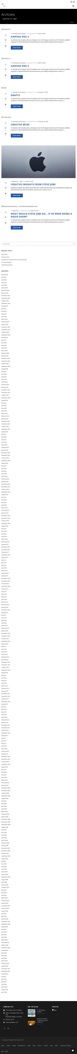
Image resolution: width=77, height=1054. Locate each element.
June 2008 (4, 832)
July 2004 (3, 913)
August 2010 (4, 767)
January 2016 (4, 607)
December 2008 (5, 819)
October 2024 (5, 332)
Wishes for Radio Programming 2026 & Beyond (42, 1020)
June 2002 (4, 953)
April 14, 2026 (41, 33)
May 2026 (3, 282)
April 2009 (4, 809)
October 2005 (5, 887)
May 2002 (3, 955)
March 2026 (4, 288)
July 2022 (3, 403)
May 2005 (3, 895)
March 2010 (4, 780)
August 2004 (4, 911)
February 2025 (5, 322)
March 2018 (4, 539)
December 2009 (5, 788)
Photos (39, 1045)
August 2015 (4, 612)
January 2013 (4, 691)
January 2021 (4, 450)
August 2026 (4, 274)
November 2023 (5, 361)
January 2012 (4, 722)
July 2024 (3, 340)
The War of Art (5, 257)
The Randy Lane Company (18, 33)
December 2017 (5, 547)
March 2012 (4, 717)
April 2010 (4, 777)
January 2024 (4, 356)
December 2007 (5, 848)
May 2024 (3, 345)
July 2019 (3, 497)
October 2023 (5, 363)
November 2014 (5, 636)
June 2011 (4, 741)
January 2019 (4, 513)
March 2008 (4, 840)
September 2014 (5, 641)
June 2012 (4, 709)
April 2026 (4, 285)
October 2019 (5, 489)
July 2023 (3, 371)
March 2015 (4, 625)
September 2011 (5, 733)
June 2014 (4, 649)
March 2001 (4, 987)
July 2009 (3, 801)
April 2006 (4, 882)
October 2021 (5, 426)
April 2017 (4, 568)
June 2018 (4, 531)
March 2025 (4, 319)
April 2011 (4, 746)
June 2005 (4, 893)
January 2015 (4, 631)
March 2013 (4, 686)
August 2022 (4, 400)
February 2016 (5, 604)
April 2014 (4, 652)
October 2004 (5, 908)
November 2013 (5, 665)
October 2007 (5, 853)
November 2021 (5, 424)
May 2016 (3, 597)
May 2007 (3, 866)
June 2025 (4, 311)
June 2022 (4, 405)
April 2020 (4, 473)
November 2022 (5, 392)
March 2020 (4, 476)
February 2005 (5, 900)
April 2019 (4, 505)
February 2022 (5, 416)
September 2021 (5, 429)
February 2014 (5, 657)
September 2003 (5, 924)
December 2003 (5, 921)
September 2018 (5, 523)
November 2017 (5, 549)
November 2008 (5, 822)
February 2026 (5, 290)
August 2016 (4, 589)
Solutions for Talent (65, 1045)
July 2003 (3, 929)
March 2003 (4, 940)
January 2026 (4, 293)
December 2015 (5, 610)
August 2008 (4, 827)
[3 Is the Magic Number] (31, 1013)
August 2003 (4, 927)
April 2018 (4, 536)
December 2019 (5, 484)
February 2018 (5, 542)
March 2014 (4, 654)
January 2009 (4, 817)
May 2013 (3, 680)
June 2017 (4, 563)
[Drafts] (38, 88)
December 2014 (5, 633)
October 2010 (5, 762)
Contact (46, 1045)
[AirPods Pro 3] (38, 29)
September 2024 (5, 335)
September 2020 (5, 460)
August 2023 (4, 369)
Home (71, 22)
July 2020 (3, 466)
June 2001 (4, 979)
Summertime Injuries (6, 265)
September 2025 (5, 303)
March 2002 (4, 961)
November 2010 (5, 759)
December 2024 (5, 327)
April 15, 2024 (29, 181)
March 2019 (4, 508)
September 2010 (5, 764)
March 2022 (4, 413)
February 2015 (5, 628)
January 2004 (4, 919)
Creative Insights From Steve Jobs (33, 184)
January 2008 (4, 845)
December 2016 (5, 578)
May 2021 (3, 439)
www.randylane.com (12, 1022)
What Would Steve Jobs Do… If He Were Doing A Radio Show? (41, 215)
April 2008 (4, 838)
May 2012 (3, 712)
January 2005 (4, 903)
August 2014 (4, 644)
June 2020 (4, 468)
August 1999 (4, 989)
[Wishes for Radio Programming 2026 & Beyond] (31, 1021)
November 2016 (5, 581)
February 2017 (5, 573)
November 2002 (5, 947)
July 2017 (3, 560)
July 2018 (3, 528)
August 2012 (4, 704)
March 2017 (4, 570)
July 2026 (3, 277)
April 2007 (4, 869)
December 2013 (5, 662)
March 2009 (4, 811)
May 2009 (3, 806)
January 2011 (4, 754)
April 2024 (4, 348)
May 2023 (3, 377)
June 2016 (4, 594)
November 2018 (5, 518)
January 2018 (4, 544)
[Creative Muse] (38, 117)
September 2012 (5, 701)
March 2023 (4, 382)
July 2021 (3, 434)
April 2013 (4, 683)
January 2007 (4, 874)
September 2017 (5, 555)
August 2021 (4, 432)
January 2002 (4, 966)
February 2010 (5, 783)
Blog (21, 181)
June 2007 (4, 864)
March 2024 (4, 350)
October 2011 (5, 730)
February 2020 (5, 479)
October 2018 (5, 521)
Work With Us (21, 1045)
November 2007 (5, 851)
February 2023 (5, 384)
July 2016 (3, 591)
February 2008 (5, 843)
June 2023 (4, 374)
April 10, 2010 (34, 210)
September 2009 (5, 796)
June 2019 (4, 500)
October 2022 (5, 395)
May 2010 (3, 775)
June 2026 (4, 280)
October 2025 (5, 301)
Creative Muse (20, 124)
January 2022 (4, 418)
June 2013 (4, 678)
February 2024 (5, 353)
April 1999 (4, 992)
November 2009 (5, 790)
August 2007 (4, 858)
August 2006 (4, 879)
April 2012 (4, 714)
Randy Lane (15, 181)
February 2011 (5, 751)
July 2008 (3, 830)
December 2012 (5, 693)
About (8, 1045)
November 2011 (5, 728)
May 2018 (3, 534)
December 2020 (5, 453)
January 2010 (4, 785)
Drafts (15, 95)
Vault (51, 1045)
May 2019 (3, 502)
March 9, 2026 (42, 63)
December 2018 (5, 515)
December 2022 (5, 390)
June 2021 (4, 437)
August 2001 (4, 974)
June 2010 (4, 772)
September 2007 (5, 856)
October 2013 (5, 667)
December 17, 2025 (43, 92)
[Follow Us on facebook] (4, 1028)
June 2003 (4, 932)
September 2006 (5, 877)
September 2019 (5, 492)
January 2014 (4, 659)
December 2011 (5, 725)
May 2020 (3, 471)
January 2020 (4, 481)
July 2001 (3, 976)
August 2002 (4, 950)
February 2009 (5, 814)
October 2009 (5, 793)
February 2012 (5, 720)
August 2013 (4, 673)
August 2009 (4, 798)
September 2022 (5, 398)
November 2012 (5, 696)
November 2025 (5, 298)
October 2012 (5, 699)
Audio (29, 1045)
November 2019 (5, 487)
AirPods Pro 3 (20, 36)
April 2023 (4, 379)
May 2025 (3, 314)
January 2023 (4, 387)
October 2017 (5, 552)
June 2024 (4, 343)
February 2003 (5, 942)
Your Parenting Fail (6, 262)
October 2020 (5, 458)
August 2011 (4, 735)
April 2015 (4, 623)
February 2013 (5, 688)
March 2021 (4, 445)
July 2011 (3, 738)
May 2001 (3, 982)
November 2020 (5, 455)
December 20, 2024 (43, 121)
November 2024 (5, 329)
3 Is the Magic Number (41, 1011)
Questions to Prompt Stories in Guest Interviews (14, 259)
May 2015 (3, 620)
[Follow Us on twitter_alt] (8, 1028)
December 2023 (5, 358)
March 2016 (4, 602)
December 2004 (5, 906)
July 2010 (3, 769)
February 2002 (5, 963)
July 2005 (3, 890)
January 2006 (4, 885)
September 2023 (5, 366)
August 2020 (4, 463)
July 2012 (3, 707)
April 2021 (4, 442)
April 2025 (4, 316)
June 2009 (4, 803)
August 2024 (4, 337)
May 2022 (3, 408)
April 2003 (4, 937)
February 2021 (5, 447)
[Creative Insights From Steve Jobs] (38, 161)
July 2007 (3, 861)
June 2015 (4, 618)
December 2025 (5, 295)
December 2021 (5, 421)
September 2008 (5, 824)
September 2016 (5, 586)
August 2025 (4, 306)
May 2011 (3, 743)
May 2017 (3, 565)
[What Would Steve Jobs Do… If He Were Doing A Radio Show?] (38, 206)
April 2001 (4, 984)
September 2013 (5, 670)
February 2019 (5, 510)
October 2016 (5, 583)
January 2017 (4, 576)
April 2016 (4, 599)
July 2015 (3, 615)
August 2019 (4, 494)
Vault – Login (4, 1051)
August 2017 (4, 557)
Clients (14, 1045)
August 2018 (4, 526)
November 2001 (5, 968)
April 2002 (4, 958)
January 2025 (4, 324)
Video (56, 1045)
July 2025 (3, 308)
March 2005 (4, 898)
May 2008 (3, 835)
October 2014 (5, 638)
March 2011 (4, 748)
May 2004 (3, 916)
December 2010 (5, 756)
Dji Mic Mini (4, 254)
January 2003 (4, 945)
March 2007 (4, 872)
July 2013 (3, 675)
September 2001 (5, 971)
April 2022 (4, 411)
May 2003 (3, 934)
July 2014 (3, 646)
